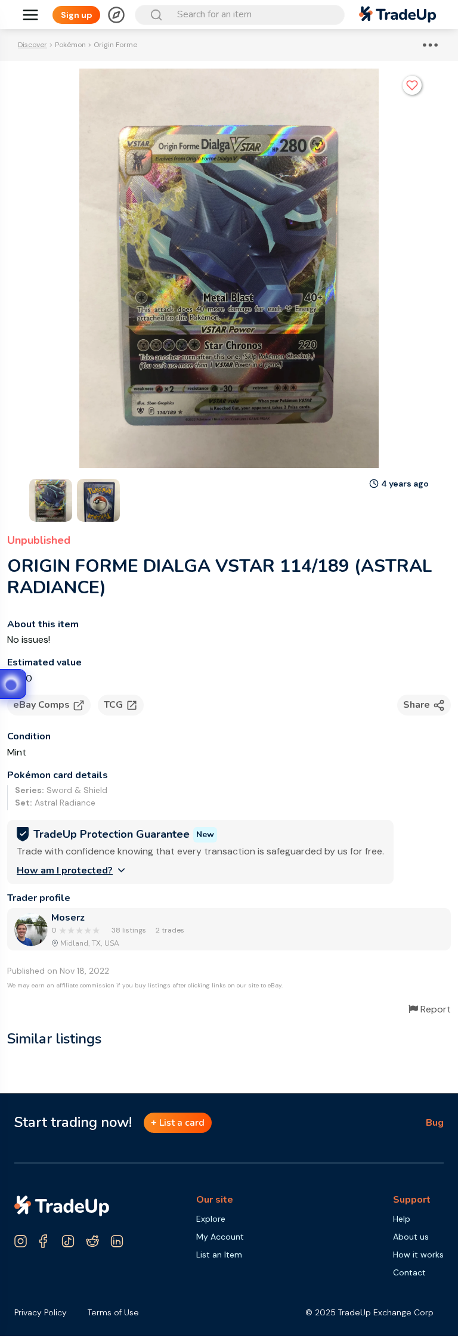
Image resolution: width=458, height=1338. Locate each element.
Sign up (76, 15)
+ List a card (178, 1122)
